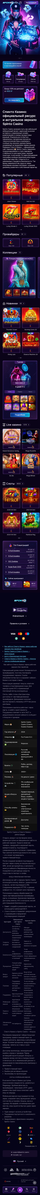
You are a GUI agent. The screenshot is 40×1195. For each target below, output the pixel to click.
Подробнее (20, 415)
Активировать (14, 100)
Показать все (30, 1146)
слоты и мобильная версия (14, 661)
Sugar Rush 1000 (14, 567)
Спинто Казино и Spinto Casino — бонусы (20, 659)
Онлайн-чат (17, 1155)
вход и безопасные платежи (15, 656)
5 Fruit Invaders (14, 551)
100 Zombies (13, 561)
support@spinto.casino (21, 1152)
